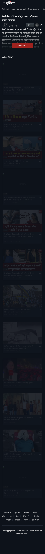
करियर (4, 516)
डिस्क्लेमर (37, 516)
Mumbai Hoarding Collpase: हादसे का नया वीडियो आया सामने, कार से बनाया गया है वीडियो (17, 311)
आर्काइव (35, 513)
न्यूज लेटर (17, 513)
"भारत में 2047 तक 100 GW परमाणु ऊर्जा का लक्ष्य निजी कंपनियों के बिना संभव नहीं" (18, 162)
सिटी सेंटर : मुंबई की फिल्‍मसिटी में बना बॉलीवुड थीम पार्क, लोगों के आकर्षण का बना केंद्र (19, 492)
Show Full (22, 46)
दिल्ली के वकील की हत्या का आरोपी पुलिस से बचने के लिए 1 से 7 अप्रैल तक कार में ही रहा (19, 455)
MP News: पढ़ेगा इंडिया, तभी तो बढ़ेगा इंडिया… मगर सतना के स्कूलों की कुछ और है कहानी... (18, 125)
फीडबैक (8, 520)
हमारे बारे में (7, 513)
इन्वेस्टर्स (17, 520)
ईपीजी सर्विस (26, 516)
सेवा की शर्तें (35, 520)
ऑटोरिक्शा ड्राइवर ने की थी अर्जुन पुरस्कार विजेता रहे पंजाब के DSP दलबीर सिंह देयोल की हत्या (18, 347)
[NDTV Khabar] (11, 2)
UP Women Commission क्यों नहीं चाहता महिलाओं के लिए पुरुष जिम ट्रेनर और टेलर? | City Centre (19, 274)
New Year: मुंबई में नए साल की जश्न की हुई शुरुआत (18, 383)
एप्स (11, 516)
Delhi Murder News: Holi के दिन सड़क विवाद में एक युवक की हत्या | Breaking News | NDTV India (19, 198)
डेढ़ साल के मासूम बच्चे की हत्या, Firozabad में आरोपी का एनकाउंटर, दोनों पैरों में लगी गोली (19, 89)
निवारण (26, 520)
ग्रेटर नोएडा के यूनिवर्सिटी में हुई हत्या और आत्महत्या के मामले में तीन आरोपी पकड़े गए (18, 418)
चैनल (17, 516)
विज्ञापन (26, 513)
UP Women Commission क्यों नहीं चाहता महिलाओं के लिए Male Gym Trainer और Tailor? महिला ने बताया (19, 236)
